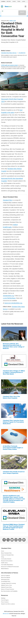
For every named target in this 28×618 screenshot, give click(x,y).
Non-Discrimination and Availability (9, 591)
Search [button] (22, 12)
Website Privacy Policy (6, 587)
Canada (14, 1)
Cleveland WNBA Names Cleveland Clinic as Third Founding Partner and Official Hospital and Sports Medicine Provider (13, 527)
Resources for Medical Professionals (10, 566)
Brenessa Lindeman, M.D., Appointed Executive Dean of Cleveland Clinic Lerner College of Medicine (13, 346)
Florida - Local (13, 20)
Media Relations (5, 568)
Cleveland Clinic (7, 200)
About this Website (5, 577)
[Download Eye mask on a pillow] (14, 436)
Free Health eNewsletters (7, 564)
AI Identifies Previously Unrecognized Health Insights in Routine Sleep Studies (13, 447)
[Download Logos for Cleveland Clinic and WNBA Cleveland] (14, 514)
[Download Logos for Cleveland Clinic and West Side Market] (14, 361)
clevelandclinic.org (8, 296)
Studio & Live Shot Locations (8, 604)
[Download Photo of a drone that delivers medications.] (14, 410)
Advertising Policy (5, 579)
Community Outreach (6, 559)
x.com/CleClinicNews (9, 298)
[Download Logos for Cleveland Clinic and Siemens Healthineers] (14, 486)
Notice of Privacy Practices (7, 589)
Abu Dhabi (9, 1)
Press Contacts (5, 602)
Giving (2, 557)
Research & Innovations (6, 560)
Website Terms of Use (6, 585)
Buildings (3, 598)
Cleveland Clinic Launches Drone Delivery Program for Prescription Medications (13, 422)
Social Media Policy (5, 581)
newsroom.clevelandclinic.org (13, 303)
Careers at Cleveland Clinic (7, 555)
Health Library (4, 562)
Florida (19, 1)
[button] (25, 6)
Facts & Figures (5, 600)
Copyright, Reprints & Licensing (8, 583)
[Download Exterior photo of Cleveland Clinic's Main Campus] (14, 386)
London (23, 1)
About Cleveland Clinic (6, 553)
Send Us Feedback (5, 575)
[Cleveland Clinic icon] (2, 6)
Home (2, 551)
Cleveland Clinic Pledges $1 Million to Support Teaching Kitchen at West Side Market (14, 372)
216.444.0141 (22, 53)
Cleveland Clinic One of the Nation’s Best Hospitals (11, 397)
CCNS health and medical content (9, 65)
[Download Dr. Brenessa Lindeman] (14, 334)
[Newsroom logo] (8, 6)
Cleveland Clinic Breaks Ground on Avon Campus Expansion (14, 472)
